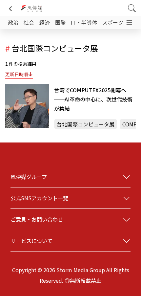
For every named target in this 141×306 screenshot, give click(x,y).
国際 (60, 22)
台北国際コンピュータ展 (85, 124)
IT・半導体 (84, 22)
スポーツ (112, 22)
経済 (44, 22)
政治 (13, 22)
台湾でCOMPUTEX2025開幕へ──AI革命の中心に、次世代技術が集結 (93, 99)
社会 (29, 22)
